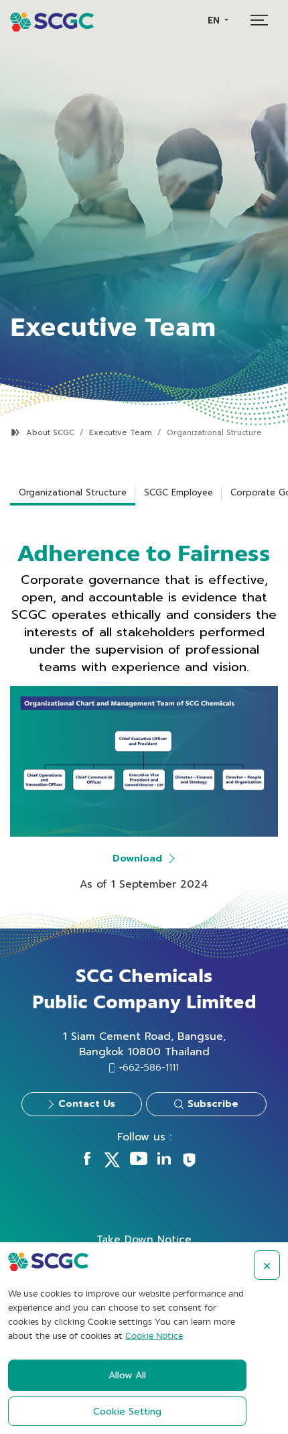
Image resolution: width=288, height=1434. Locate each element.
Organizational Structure (73, 492)
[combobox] (217, 20)
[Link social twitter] (112, 1164)
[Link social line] (189, 1165)
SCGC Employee (178, 492)
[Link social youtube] (138, 1162)
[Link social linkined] (164, 1162)
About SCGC (50, 432)
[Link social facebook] (87, 1162)
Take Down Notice (144, 1240)
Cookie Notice (154, 1336)
